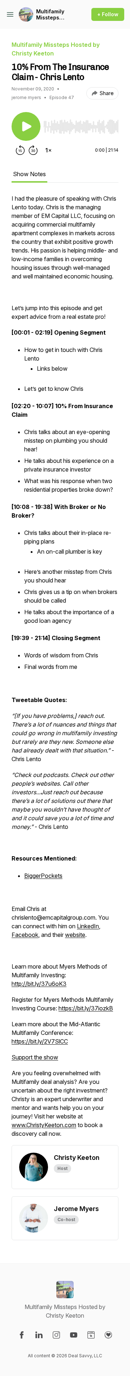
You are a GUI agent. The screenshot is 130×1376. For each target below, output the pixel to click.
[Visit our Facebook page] (21, 1335)
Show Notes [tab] (29, 174)
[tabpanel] (65, 669)
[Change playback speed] (48, 150)
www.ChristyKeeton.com (44, 1125)
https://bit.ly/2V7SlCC (40, 1041)
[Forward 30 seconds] (33, 150)
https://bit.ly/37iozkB (85, 1008)
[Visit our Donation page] (108, 1335)
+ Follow (107, 14)
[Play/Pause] (26, 126)
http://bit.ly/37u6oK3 (39, 983)
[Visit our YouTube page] (73, 1335)
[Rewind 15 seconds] (20, 150)
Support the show (35, 1057)
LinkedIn (88, 926)
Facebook (25, 934)
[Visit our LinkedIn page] (39, 1335)
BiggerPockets (43, 875)
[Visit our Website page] (91, 1335)
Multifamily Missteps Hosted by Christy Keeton (55, 14)
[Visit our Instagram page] (56, 1335)
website (75, 934)
